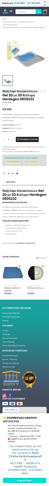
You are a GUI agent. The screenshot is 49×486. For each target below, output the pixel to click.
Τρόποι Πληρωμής (8, 342)
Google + (13, 173)
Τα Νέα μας (6, 334)
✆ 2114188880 (12, 161)
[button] (37, 258)
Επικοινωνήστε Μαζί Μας (11, 313)
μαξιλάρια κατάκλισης (25, 243)
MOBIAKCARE (11, 131)
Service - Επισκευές (9, 359)
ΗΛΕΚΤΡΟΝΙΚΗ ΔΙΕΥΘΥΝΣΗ (17, 173)
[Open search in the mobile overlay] (28, 11)
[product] (12, 272)
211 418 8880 (13, 3)
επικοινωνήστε (29, 151)
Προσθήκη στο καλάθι (29, 139)
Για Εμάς (5, 331)
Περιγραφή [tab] (10, 182)
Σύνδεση (5, 320)
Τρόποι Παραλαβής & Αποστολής (13, 345)
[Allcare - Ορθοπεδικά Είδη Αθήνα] (6, 11)
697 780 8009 (33, 3)
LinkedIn (8, 173)
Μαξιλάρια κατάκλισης (16, 128)
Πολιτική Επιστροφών (9, 338)
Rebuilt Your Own (8, 367)
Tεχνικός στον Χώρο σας (10, 363)
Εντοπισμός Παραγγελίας (11, 317)
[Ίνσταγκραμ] (45, 5)
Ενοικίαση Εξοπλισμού (10, 356)
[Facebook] (45, 1)
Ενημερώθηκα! (24, 480)
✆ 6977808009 (30, 161)
